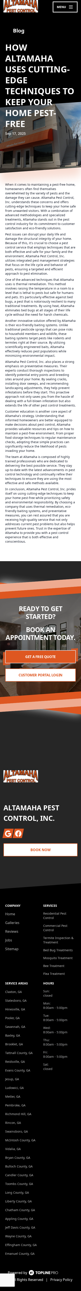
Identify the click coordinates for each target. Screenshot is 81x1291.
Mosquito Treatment (58, 958)
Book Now (40, 849)
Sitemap (12, 948)
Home (10, 914)
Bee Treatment (53, 966)
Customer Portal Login (40, 675)
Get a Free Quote (40, 656)
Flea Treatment (54, 974)
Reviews (11, 931)
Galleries (12, 922)
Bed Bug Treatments (58, 950)
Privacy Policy (61, 1279)
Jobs (8, 940)
